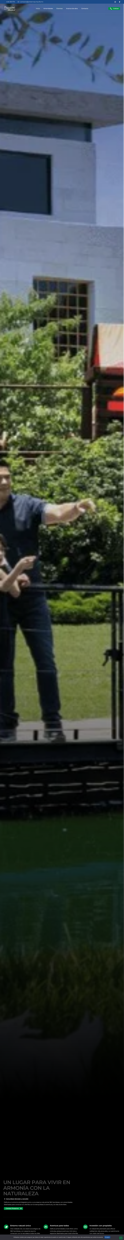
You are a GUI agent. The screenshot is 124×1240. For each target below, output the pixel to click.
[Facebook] (119, 2)
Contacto (84, 8)
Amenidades (48, 8)
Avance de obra (72, 8)
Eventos (60, 8)
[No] (121, 1237)
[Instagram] (115, 2)
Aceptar (107, 1237)
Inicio (38, 8)
